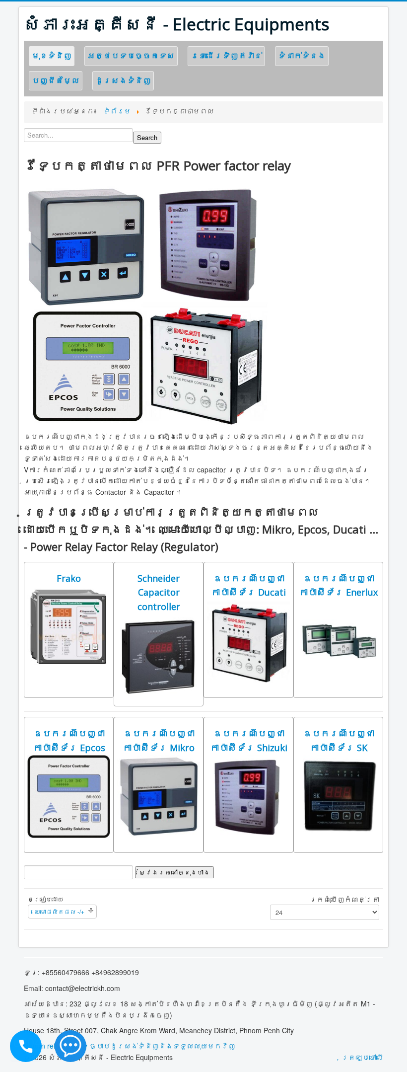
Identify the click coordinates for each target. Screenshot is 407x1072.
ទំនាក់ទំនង (302, 55)
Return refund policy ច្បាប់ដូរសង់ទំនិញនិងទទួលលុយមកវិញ (129, 1046)
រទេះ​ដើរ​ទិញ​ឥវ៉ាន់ (226, 55)
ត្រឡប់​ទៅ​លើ (362, 1057)
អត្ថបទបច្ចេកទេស (131, 55)
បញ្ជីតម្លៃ (55, 80)
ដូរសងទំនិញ (123, 80)
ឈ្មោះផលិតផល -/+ (59, 911)
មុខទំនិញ (51, 55)
